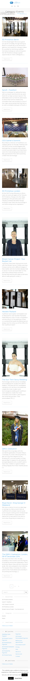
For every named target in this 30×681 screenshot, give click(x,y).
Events (4, 616)
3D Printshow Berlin (10, 40)
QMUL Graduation (9, 449)
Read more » (7, 59)
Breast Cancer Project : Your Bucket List (13, 609)
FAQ (17, 649)
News (3, 618)
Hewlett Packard (9, 312)
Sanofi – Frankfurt (9, 90)
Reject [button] (11, 678)
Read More (18, 678)
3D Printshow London (11, 191)
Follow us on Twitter (7, 625)
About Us (18, 651)
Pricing (17, 647)
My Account (19, 654)
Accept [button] (25, 675)
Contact (18, 656)
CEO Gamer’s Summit (11, 141)
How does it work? (21, 644)
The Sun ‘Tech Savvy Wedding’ (14, 380)
